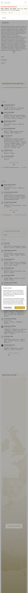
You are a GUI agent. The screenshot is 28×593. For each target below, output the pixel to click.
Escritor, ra (10, 12)
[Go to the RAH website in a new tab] (2, 2)
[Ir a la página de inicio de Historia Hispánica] (7, 2)
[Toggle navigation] (25, 2)
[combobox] (14, 17)
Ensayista (4, 12)
